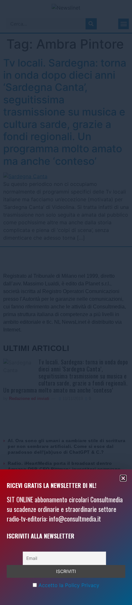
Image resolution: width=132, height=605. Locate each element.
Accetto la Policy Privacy (68, 585)
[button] (123, 478)
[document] (66, 302)
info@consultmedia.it (75, 518)
